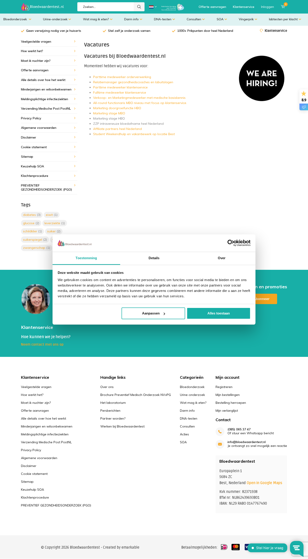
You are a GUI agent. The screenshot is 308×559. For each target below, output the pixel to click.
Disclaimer (28, 137)
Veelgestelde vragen (36, 41)
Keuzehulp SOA (32, 166)
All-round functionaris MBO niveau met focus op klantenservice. (140, 103)
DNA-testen (162, 19)
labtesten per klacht (283, 19)
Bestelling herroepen (231, 403)
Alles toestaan (218, 313)
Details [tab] (154, 258)
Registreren (224, 387)
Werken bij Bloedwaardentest (122, 426)
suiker (53, 231)
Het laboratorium (113, 403)
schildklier (32, 231)
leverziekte (54, 223)
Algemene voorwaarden (38, 128)
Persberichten (110, 411)
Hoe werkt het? (32, 51)
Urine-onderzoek (55, 19)
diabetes (32, 215)
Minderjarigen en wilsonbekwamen (46, 89)
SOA (220, 19)
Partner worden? (112, 418)
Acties (184, 434)
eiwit (51, 215)
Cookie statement (34, 147)
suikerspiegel (35, 240)
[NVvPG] (172, 7)
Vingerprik (246, 19)
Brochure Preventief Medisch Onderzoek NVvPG (135, 395)
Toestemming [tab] (86, 258)
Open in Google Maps (264, 483)
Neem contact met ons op (42, 344)
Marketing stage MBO (109, 113)
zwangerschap (36, 248)
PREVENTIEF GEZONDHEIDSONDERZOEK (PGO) (46, 187)
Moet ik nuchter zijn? (36, 61)
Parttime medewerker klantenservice (120, 87)
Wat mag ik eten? (96, 19)
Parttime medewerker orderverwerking (122, 77)
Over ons (107, 387)
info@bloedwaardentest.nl (247, 442)
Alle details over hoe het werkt (43, 80)
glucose (31, 223)
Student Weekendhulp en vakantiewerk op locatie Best (134, 134)
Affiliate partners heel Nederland (117, 129)
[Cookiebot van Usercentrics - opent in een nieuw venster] (231, 243)
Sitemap (27, 157)
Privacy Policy (31, 118)
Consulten (194, 19)
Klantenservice (243, 7)
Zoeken (139, 6)
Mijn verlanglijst (227, 411)
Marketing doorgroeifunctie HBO (117, 108)
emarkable (130, 547)
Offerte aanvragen (212, 7)
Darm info (131, 19)
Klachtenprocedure (34, 176)
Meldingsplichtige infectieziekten (44, 99)
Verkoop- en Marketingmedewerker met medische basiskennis (139, 98)
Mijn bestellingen (228, 395)
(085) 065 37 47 (239, 429)
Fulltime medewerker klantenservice (119, 92)
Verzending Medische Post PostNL (46, 108)
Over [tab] (221, 258)
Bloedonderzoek (15, 19)
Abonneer (261, 299)
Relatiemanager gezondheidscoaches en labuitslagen (133, 82)
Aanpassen (151, 313)
